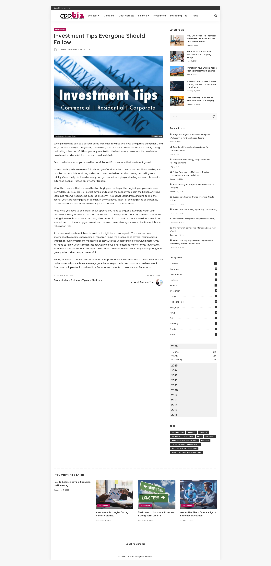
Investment (60, 30)
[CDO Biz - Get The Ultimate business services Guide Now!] (72, 15)
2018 (174, 400)
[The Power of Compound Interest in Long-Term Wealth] (156, 494)
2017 (174, 405)
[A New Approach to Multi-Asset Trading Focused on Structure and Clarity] (177, 86)
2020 (174, 390)
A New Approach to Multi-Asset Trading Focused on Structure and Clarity (202, 84)
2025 (174, 365)
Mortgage (174, 307)
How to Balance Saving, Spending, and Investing (195, 209)
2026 (174, 346)
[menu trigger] (57, 15)
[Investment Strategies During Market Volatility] (115, 494)
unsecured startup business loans (186, 452)
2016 (174, 410)
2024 (174, 370)
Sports (173, 329)
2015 (174, 414)
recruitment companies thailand (185, 444)
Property (174, 323)
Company (174, 269)
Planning (205, 440)
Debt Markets (176, 274)
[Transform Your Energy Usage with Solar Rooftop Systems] (177, 71)
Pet (171, 318)
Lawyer (173, 296)
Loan (199, 436)
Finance (173, 285)
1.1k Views (62, 49)
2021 (174, 385)
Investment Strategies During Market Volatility (194, 218)
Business (174, 263)
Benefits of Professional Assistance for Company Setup (199, 54)
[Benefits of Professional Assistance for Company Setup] (177, 56)
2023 (174, 375)
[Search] (215, 15)
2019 (174, 395)
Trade (172, 334)
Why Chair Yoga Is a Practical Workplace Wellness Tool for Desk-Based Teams (201, 38)
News (172, 313)
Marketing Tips (177, 302)
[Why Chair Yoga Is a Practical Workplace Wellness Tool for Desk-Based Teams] (177, 40)
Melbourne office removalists (184, 440)
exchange (176, 436)
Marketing (210, 436)
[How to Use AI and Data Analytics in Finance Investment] (199, 494)
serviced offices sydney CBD (184, 448)
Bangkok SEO (178, 432)
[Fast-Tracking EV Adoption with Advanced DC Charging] (177, 101)
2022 (174, 380)
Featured (174, 280)
